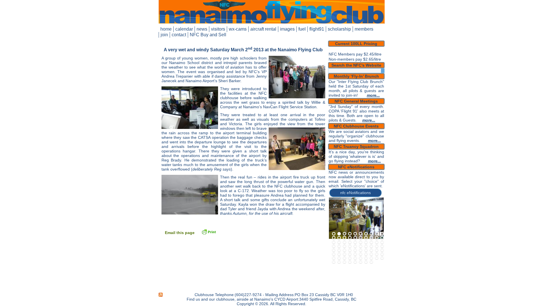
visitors (218, 29)
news (202, 29)
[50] (382, 250)
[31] (334, 246)
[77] (366, 262)
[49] (377, 250)
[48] (371, 250)
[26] (361, 242)
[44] (350, 250)
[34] (350, 246)
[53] (344, 254)
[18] (371, 238)
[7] (366, 234)
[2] (339, 234)
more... (373, 95)
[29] (377, 242)
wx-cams (238, 29)
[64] (350, 258)
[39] (377, 246)
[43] (344, 250)
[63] (344, 258)
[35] (355, 246)
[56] (361, 254)
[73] (344, 262)
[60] (382, 254)
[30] (382, 242)
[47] (366, 250)
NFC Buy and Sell (208, 34)
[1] (334, 234)
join (164, 34)
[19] (377, 238)
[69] (377, 258)
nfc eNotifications (355, 192)
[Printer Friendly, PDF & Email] (208, 231)
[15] (355, 238)
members (364, 29)
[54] (350, 254)
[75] (355, 262)
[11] (334, 238)
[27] (366, 242)
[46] (361, 250)
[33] (344, 246)
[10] (382, 234)
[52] (339, 254)
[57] (366, 254)
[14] (350, 238)
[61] (334, 258)
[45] (355, 250)
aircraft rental (263, 29)
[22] (339, 242)
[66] (361, 258)
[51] (334, 254)
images (287, 29)
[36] (361, 246)
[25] (355, 242)
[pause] (379, 234)
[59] (377, 254)
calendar (184, 29)
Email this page (180, 232)
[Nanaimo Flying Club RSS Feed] (161, 294)
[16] (361, 238)
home (166, 29)
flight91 (316, 29)
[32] (339, 246)
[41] (334, 250)
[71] (334, 262)
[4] (350, 234)
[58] (371, 254)
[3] (344, 234)
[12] (339, 238)
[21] (334, 242)
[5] (355, 234)
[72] (339, 262)
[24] (350, 242)
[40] (382, 246)
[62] (339, 258)
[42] (339, 250)
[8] (371, 234)
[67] (366, 258)
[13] (344, 238)
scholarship (339, 29)
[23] (344, 242)
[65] (355, 258)
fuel (302, 29)
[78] (371, 262)
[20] (382, 238)
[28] (371, 242)
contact (179, 34)
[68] (371, 258)
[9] (377, 234)
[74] (350, 262)
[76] (361, 262)
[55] (355, 254)
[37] (366, 246)
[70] (382, 258)
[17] (366, 238)
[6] (361, 234)
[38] (371, 246)
